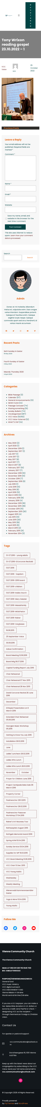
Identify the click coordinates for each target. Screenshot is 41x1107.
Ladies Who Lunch (13, 760)
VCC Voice (12, 416)
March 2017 (13, 465)
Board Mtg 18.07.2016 (15, 661)
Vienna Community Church (18, 951)
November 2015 (15, 506)
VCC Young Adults (13, 871)
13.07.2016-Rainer (13, 618)
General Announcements (19, 400)
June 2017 (12, 456)
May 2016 (12, 489)
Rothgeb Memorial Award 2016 (19, 834)
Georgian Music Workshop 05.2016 (17, 727)
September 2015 (15, 511)
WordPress (23, 1103)
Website (8, 205)
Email (8, 194)
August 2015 (13, 514)
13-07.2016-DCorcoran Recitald (19, 561)
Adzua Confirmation (14, 649)
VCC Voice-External (16, 419)
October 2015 (14, 508)
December (11, 701)
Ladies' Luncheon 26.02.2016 (17, 753)
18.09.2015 (10, 630)
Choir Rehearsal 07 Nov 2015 (18, 680)
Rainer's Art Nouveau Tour (17, 821)
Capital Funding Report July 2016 (20, 668)
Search (7, 253)
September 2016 (15, 481)
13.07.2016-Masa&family (16, 605)
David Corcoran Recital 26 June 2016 (19, 694)
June (8, 747)
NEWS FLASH (13, 403)
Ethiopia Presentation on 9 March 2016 (17, 709)
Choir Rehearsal (13, 674)
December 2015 (15, 503)
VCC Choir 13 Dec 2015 (15, 865)
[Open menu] (18, 15)
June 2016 (12, 487)
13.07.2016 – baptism (14, 574)
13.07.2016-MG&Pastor (15, 611)
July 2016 (12, 484)
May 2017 (12, 459)
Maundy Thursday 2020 (14, 372)
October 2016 (14, 478)
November (10, 772)
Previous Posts (11, 128)
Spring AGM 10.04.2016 (15, 840)
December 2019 (15, 448)
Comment (10, 154)
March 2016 (13, 495)
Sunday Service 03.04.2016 (17, 846)
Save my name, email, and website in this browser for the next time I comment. (21, 218)
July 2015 (12, 517)
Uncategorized (14, 414)
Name (8, 183)
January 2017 (13, 470)
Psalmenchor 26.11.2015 (16, 800)
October (25, 772)
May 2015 (12, 522)
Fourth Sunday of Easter (14, 361)
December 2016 (15, 473)
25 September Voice (15, 636)
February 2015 (14, 530)
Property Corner (13, 794)
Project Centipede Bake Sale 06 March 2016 (19, 786)
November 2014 (15, 533)
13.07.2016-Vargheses (15, 624)
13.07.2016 (10, 568)
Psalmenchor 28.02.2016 (16, 806)
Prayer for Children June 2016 (18, 778)
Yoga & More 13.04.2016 (16, 899)
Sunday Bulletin (14, 411)
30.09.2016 (10, 643)
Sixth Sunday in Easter (13, 351)
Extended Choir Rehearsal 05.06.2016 (17, 718)
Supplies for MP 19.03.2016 (17, 853)
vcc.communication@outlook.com (18, 1072)
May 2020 (12, 443)
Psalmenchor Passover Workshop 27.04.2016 (16, 814)
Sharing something (16, 408)
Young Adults (11, 905)
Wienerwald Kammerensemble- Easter (20, 891)
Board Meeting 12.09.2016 (16, 655)
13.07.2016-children (14, 586)
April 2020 (12, 445)
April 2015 (12, 525)
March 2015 (13, 528)
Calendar (12, 397)
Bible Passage (14, 394)
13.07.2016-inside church (16, 593)
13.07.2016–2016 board (15, 580)
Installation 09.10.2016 (15, 741)
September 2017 (15, 451)
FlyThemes (9, 1103)
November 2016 (15, 476)
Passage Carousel (16, 405)
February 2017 (14, 467)
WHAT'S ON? (13, 422)
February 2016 (14, 498)
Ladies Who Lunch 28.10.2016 (18, 766)
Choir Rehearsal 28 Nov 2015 (18, 686)
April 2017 (12, 462)
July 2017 (12, 454)
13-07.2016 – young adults (17, 555)
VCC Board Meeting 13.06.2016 (18, 859)
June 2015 (12, 519)
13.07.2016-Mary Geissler (16, 599)
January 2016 (13, 500)
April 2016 (12, 492)
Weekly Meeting (13, 884)
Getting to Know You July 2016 (19, 735)
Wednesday (11, 878)
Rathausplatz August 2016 (17, 828)
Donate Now (30, 15)
